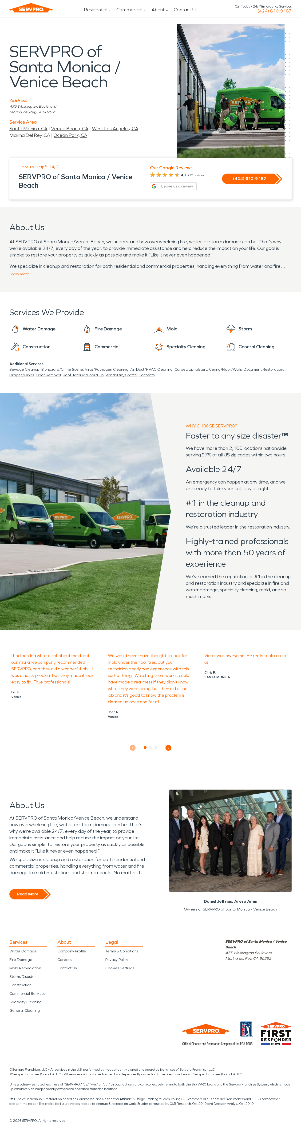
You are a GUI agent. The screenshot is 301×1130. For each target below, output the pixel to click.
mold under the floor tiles (132, 662)
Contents (146, 375)
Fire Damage (20, 959)
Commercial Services (27, 993)
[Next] (168, 748)
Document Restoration (263, 369)
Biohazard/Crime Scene (62, 369)
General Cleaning (24, 1010)
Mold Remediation (25, 968)
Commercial (129, 9)
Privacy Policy (116, 959)
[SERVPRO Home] (31, 7)
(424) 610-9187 (274, 11)
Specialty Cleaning (25, 1002)
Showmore (19, 274)
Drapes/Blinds (21, 375)
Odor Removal (48, 375)
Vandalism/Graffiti (121, 375)
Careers (64, 959)
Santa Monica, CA (28, 128)
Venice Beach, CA (69, 128)
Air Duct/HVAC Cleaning (151, 369)
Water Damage (23, 951)
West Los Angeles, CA (115, 128)
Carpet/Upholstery (190, 369)
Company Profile (71, 951)
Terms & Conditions (121, 951)
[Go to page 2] (150, 747)
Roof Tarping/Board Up (83, 375)
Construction (20, 985)
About (158, 9)
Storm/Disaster (22, 976)
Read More (27, 894)
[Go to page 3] (156, 747)
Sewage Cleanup (24, 369)
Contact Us (186, 9)
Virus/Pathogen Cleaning (106, 369)
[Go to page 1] (145, 747)
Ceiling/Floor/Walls (225, 369)
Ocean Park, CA (70, 135)
